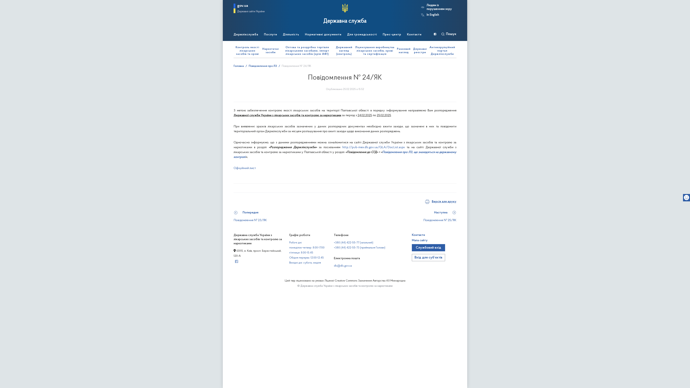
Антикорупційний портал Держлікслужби (442, 51)
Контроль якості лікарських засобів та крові (247, 51)
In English (433, 15)
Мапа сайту (420, 240)
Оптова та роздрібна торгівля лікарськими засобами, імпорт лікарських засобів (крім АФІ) (307, 51)
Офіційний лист (245, 168)
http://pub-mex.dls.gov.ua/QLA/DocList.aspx (373, 147)
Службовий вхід (428, 248)
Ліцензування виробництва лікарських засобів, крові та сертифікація (374, 51)
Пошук (451, 34)
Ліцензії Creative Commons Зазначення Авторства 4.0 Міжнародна (365, 280)
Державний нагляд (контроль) (344, 51)
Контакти (418, 235)
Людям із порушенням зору (439, 7)
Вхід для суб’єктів (428, 257)
